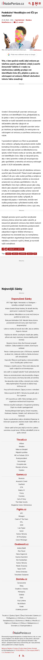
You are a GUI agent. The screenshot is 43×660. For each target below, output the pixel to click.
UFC (21, 513)
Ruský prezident (21, 458)
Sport (17, 615)
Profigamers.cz (11, 618)
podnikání (23, 254)
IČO (35, 254)
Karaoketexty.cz (8, 620)
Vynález (21, 470)
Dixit (21, 598)
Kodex (30, 648)
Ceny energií (21, 461)
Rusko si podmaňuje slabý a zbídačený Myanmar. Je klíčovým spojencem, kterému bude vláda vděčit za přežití (21, 421)
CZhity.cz (23, 623)
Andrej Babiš (21, 548)
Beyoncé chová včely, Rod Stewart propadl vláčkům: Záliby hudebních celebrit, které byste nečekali (21, 345)
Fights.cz (21, 509)
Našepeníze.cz (33, 623)
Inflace (21, 443)
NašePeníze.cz (37, 50)
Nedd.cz (28, 620)
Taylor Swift (21, 569)
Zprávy (12, 615)
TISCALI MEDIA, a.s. (20, 650)
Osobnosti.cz (21, 544)
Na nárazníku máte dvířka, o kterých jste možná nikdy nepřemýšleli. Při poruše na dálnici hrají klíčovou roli (21, 383)
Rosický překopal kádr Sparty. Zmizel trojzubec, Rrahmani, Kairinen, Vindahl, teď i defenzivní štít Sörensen (21, 413)
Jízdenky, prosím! (21, 609)
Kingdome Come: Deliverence (21, 505)
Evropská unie (21, 464)
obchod (8, 254)
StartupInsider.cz (26, 626)
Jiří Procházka (21, 537)
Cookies (15, 648)
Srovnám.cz (15, 626)
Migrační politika (21, 452)
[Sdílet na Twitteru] (6, 249)
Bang (21, 586)
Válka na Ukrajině (21, 449)
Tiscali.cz (21, 439)
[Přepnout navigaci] (33, 3)
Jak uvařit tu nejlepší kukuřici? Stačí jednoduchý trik (21, 372)
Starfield (21, 484)
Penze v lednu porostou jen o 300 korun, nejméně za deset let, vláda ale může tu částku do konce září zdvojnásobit (21, 354)
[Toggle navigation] (39, 3)
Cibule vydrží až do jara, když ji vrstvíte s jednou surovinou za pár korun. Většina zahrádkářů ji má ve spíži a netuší (21, 430)
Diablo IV (21, 490)
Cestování (28, 615)
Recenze (21, 478)
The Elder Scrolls (22, 502)
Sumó (21, 531)
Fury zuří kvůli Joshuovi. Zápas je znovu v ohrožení (21, 389)
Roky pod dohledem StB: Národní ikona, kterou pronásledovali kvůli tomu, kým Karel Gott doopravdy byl (21, 322)
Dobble (21, 595)
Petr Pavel (21, 551)
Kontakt (34, 648)
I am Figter (21, 528)
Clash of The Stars (21, 519)
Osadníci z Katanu (21, 589)
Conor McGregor (21, 540)
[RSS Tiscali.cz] (23, 655)
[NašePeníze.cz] (13, 3)
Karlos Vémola (21, 534)
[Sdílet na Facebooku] (3, 249)
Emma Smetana (21, 572)
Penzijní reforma (21, 467)
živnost (30, 254)
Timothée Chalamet (21, 575)
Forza (22, 493)
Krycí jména (21, 600)
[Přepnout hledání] (29, 3)
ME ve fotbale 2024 (21, 455)
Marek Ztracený (21, 566)
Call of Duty (21, 499)
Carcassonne (21, 583)
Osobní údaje (23, 648)
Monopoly (21, 592)
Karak (21, 606)
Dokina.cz (15, 623)
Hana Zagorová (21, 554)
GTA (21, 487)
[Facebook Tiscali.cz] (19, 655)
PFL (21, 522)
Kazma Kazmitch (22, 557)
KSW (21, 525)
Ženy (22, 615)
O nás (12, 652)
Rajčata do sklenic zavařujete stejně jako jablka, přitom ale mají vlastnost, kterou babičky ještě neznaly (21, 337)
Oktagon (21, 516)
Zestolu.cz (21, 579)
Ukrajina (21, 446)
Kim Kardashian (21, 560)
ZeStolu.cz (21, 618)
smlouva (15, 254)
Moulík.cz (35, 620)
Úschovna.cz (20, 620)
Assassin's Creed (21, 481)
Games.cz (21, 474)
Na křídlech (21, 603)
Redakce (10, 648)
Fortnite (21, 496)
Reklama (4, 648)
